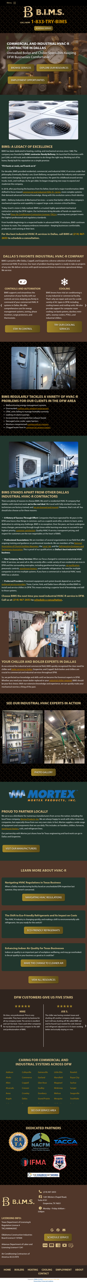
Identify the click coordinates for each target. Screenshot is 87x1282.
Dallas (24, 1098)
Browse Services (21, 67)
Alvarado (10, 1088)
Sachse (73, 1082)
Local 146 (47, 546)
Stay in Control (22, 328)
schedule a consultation (48, 599)
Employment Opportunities (27, 80)
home (7, 1269)
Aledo (8, 1077)
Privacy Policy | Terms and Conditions (43, 1281)
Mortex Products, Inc (29, 819)
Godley (41, 1088)
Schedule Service (43, 28)
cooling (47, 1269)
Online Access (38, 1279)
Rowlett (73, 1072)
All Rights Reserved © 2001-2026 (51, 1279)
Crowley (25, 1093)
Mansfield (58, 1077)
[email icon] (64, 1230)
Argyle (9, 1098)
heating (33, 1269)
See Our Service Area (43, 1110)
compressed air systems (37, 424)
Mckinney (58, 1088)
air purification (72, 565)
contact (43, 1273)
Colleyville (26, 1072)
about (79, 1269)
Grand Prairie (44, 1098)
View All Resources (43, 979)
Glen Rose (42, 1082)
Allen (8, 1082)
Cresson (25, 1088)
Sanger (73, 1088)
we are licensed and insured (46, 507)
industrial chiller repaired (60, 680)
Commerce (27, 1077)
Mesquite (58, 1098)
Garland (41, 1077)
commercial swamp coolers (38, 427)
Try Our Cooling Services (64, 326)
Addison (9, 1072)
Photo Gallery (43, 772)
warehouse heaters (28, 568)
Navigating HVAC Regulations (43, 897)
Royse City (74, 1077)
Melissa (57, 1093)
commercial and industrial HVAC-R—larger (42, 192)
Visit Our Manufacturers (21, 848)
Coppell (25, 1082)
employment (64, 1269)
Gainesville (43, 1072)
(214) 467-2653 (22, 599)
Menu (10, 2)
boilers (19, 1269)
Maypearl (58, 1082)
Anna (8, 1093)
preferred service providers (14, 584)
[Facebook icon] (58, 1230)
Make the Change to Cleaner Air (43, 963)
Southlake (74, 1098)
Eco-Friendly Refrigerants (43, 930)
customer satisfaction (25, 530)
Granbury (42, 1093)
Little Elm (58, 1072)
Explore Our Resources (54, 67)
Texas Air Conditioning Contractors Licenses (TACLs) (34, 214)
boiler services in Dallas (21, 669)
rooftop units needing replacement (33, 408)
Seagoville (74, 1093)
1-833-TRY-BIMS (49, 21)
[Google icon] (52, 1230)
